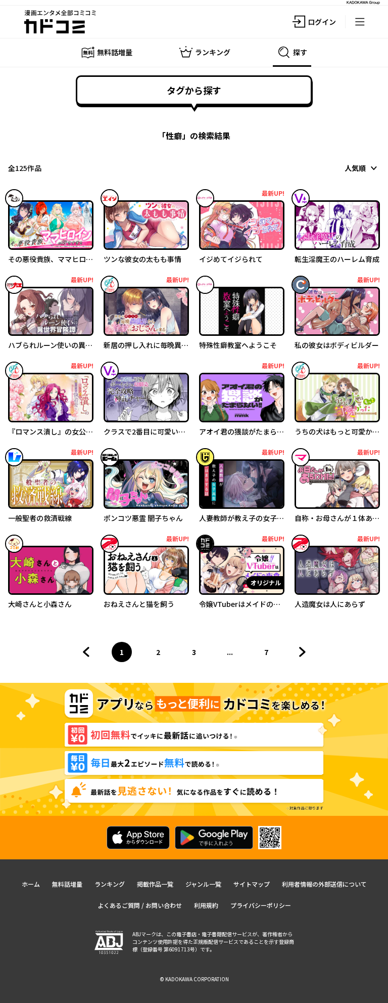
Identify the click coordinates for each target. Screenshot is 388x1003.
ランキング (109, 884)
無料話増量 (67, 884)
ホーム (31, 884)
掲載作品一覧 (155, 884)
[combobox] (362, 168)
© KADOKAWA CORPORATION (194, 979)
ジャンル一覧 (203, 884)
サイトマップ (251, 884)
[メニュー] (360, 22)
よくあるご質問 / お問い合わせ (140, 905)
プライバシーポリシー (260, 905)
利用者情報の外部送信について (324, 884)
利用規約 (206, 905)
